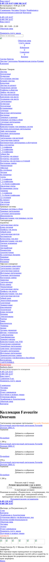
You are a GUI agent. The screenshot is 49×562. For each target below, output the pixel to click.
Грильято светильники (9, 351)
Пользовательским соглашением (24, 499)
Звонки (3, 328)
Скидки (3, 59)
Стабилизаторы (6, 335)
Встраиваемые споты (9, 188)
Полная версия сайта (9, 538)
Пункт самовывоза (8, 392)
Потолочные (5, 74)
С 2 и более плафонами (10, 195)
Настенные (5, 115)
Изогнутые (4, 204)
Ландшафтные (6, 248)
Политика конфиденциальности (14, 520)
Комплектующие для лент (11, 241)
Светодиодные (6, 282)
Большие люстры (7, 81)
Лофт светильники (8, 131)
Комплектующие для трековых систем (16, 126)
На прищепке (6, 175)
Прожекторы (5, 250)
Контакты (27, 12)
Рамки (2, 321)
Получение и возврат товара (12, 394)
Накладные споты (7, 186)
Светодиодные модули (9, 234)
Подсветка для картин (9, 159)
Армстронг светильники (10, 348)
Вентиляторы (6, 360)
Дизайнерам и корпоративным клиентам (19, 11)
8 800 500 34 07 (20, 3)
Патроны (4, 314)
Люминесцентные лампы (11, 355)
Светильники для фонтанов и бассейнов (17, 358)
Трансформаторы (7, 337)
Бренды (10, 59)
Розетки (3, 319)
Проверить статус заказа (10, 531)
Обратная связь (6, 401)
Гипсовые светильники (10, 133)
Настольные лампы (8, 277)
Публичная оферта (8, 397)
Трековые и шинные (8, 117)
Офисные (4, 168)
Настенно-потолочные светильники (15, 129)
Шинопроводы (6, 124)
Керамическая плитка (27, 61)
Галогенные (5, 303)
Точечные (4, 110)
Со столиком (5, 197)
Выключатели (6, 323)
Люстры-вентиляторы (9, 94)
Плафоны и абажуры (9, 90)
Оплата (22, 10)
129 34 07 (6, 17)
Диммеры (4, 326)
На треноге (5, 200)
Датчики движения (8, 330)
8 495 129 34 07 (6, 3)
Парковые (4, 257)
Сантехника (13, 61)
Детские (3, 172)
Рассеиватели (6, 236)
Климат (40, 61)
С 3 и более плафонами (10, 184)
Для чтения (5, 202)
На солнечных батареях (10, 255)
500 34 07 (6, 19)
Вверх (2, 561)
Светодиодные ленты (9, 225)
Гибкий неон (5, 232)
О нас (2, 510)
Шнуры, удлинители (9, 332)
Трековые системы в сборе (11, 120)
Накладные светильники (10, 113)
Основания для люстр (9, 99)
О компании (5, 10)
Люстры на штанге (8, 85)
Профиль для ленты (8, 229)
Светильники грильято (10, 268)
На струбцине (6, 170)
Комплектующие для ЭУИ (11, 342)
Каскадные (4, 83)
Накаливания (5, 307)
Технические (5, 310)
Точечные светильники (10, 275)
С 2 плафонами (6, 149)
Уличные (4, 245)
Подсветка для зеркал (9, 156)
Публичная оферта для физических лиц (17, 517)
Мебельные (5, 136)
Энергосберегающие (9, 300)
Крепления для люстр (9, 97)
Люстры (3, 61)
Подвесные (5, 76)
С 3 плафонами (6, 152)
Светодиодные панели (9, 140)
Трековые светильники (10, 211)
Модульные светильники (10, 273)
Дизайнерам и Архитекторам (12, 399)
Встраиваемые (6, 108)
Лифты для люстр (7, 92)
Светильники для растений (11, 138)
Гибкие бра (5, 154)
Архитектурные (7, 252)
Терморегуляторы (7, 339)
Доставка (15, 10)
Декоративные (6, 165)
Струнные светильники (10, 122)
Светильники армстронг (10, 266)
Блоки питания (6, 227)
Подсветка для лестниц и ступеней (15, 161)
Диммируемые (6, 305)
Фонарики (4, 261)
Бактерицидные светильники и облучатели (18, 142)
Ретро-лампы (5, 284)
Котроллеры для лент (9, 239)
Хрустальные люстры (9, 78)
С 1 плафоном (6, 147)
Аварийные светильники (11, 346)
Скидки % (4, 536)
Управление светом (8, 88)
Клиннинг (4, 63)
